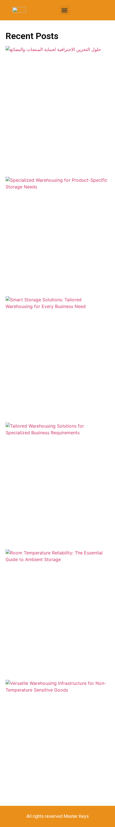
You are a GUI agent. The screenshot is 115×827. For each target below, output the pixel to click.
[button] (64, 10)
